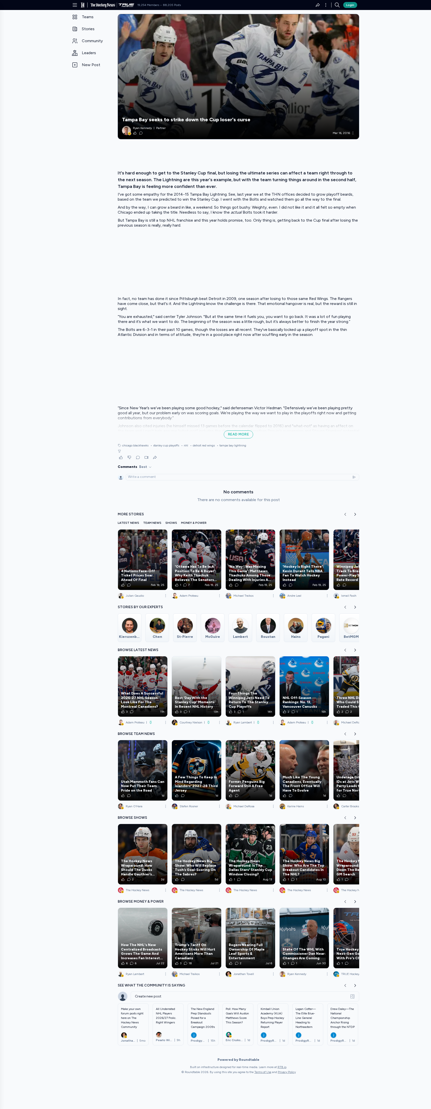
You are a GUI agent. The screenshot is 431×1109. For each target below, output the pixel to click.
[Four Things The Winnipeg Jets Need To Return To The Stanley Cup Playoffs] (250, 686)
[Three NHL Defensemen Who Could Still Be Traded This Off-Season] (358, 686)
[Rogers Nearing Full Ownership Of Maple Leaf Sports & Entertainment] (250, 938)
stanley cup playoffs (164, 445)
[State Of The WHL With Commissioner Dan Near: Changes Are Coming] (304, 938)
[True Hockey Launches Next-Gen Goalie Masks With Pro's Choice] (358, 938)
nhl (184, 445)
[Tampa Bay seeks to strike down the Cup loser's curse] (238, 76)
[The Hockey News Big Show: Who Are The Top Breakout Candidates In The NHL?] (304, 854)
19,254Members (148, 5)
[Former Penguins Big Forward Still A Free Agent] (250, 770)
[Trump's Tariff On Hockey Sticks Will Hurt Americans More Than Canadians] (196, 938)
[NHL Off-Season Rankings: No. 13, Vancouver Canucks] (304, 686)
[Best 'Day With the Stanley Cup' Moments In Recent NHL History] (196, 686)
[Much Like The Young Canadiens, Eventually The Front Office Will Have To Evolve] (304, 770)
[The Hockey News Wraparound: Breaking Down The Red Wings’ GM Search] (358, 854)
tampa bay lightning (231, 445)
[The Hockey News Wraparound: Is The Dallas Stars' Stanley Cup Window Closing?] (250, 854)
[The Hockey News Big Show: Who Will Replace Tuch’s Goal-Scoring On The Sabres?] (196, 854)
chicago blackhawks (135, 445)
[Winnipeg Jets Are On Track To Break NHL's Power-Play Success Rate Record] (358, 560)
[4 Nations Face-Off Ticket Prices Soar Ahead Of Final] (142, 560)
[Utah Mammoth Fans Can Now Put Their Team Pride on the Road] (142, 770)
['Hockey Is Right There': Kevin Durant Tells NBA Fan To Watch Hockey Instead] (304, 560)
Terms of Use (262, 1072)
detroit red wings (202, 445)
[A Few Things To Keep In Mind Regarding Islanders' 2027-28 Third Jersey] (196, 770)
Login (350, 5)
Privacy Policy (287, 1072)
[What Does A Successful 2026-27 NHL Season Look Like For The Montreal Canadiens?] (142, 686)
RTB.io (282, 1067)
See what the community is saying (151, 985)
